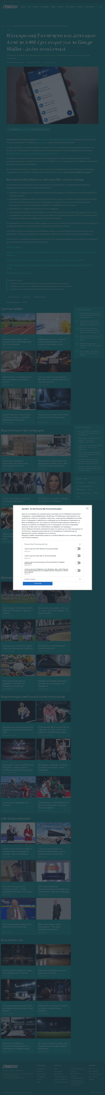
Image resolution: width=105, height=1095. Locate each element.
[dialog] (52, 547)
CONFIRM (38, 583)
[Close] (88, 509)
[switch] (78, 548)
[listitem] (52, 544)
